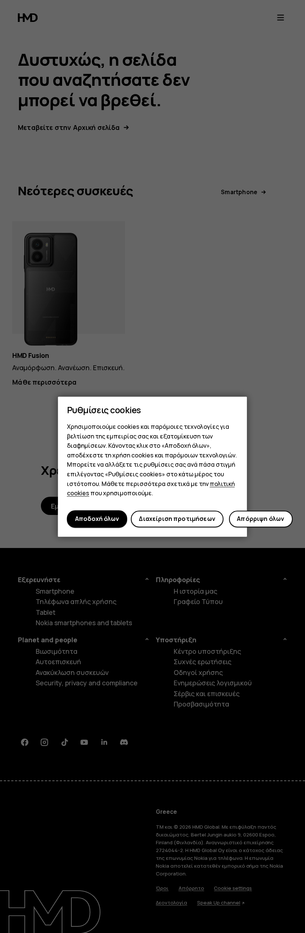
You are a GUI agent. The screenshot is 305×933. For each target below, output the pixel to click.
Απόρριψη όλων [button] (260, 519)
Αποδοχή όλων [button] (97, 519)
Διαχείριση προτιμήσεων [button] (177, 519)
